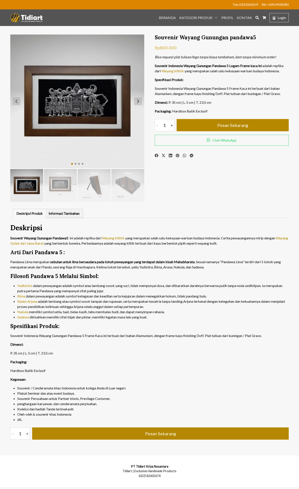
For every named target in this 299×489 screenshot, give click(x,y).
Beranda (167, 18)
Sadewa (23, 317)
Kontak (244, 18)
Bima (21, 296)
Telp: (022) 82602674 (245, 4)
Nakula (22, 312)
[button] (217, 17)
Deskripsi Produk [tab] (29, 213)
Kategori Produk (196, 18)
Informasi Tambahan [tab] (64, 213)
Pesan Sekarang (232, 125)
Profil (227, 18)
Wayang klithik (172, 71)
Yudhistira (24, 285)
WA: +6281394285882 (275, 4)
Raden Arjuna (27, 301)
